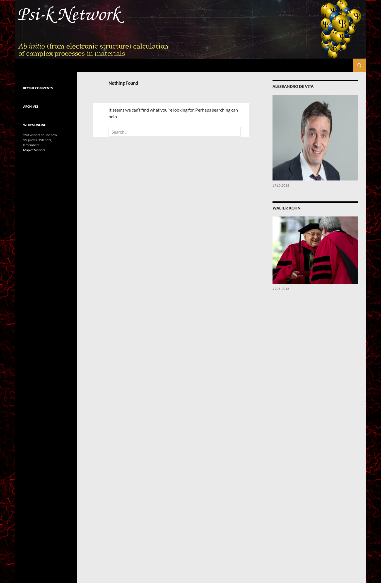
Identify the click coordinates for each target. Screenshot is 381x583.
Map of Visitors (34, 150)
